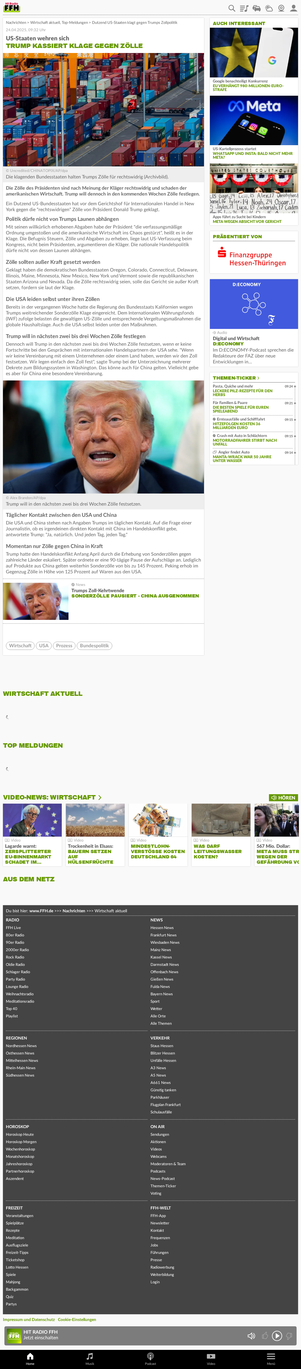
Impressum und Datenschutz (29, 1320)
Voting (155, 1194)
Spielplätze (15, 1223)
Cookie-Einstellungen (77, 1320)
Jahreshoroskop (19, 1164)
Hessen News (162, 928)
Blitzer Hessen (162, 1053)
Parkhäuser (159, 1098)
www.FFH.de (41, 911)
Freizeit (14, 1208)
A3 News (158, 1068)
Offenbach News (164, 972)
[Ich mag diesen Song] (265, 1336)
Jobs (154, 1245)
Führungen (159, 1253)
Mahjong (13, 1282)
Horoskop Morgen (21, 1142)
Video (211, 1363)
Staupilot (256, 6)
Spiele (11, 1275)
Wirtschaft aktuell (45, 23)
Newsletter (159, 1223)
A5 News (158, 1075)
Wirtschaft (20, 645)
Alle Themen (161, 1024)
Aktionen (158, 1142)
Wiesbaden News (165, 943)
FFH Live (13, 928)
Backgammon (17, 1290)
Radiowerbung (162, 1267)
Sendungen (159, 1135)
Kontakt (157, 1231)
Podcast (150, 1363)
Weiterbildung (162, 1275)
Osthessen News (20, 1053)
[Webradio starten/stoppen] (277, 1336)
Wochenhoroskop (20, 1149)
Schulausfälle (161, 1112)
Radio (12, 920)
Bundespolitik (94, 645)
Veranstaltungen (19, 1216)
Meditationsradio (20, 1002)
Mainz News (160, 950)
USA (44, 645)
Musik (90, 1363)
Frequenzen (160, 1238)
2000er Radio (17, 950)
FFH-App (158, 1216)
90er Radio (15, 943)
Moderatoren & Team (168, 1164)
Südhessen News (20, 1075)
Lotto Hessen (17, 1267)
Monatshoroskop (20, 1157)
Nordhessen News (21, 1046)
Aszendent (15, 1179)
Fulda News (160, 987)
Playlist (244, 6)
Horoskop (17, 1127)
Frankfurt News (163, 935)
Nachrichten (16, 23)
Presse (156, 1260)
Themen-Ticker (234, 378)
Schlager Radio (18, 972)
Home (30, 1363)
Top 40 (11, 1009)
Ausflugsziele (17, 1245)
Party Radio (15, 979)
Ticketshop (15, 1260)
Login (155, 1282)
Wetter (269, 6)
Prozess (64, 645)
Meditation (15, 1238)
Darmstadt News (164, 965)
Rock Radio (15, 957)
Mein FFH (293, 6)
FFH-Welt (160, 1208)
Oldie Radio (15, 965)
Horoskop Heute (20, 1135)
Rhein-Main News (21, 1068)
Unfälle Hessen (163, 1061)
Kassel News (161, 957)
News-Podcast (162, 1179)
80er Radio (15, 935)
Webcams (158, 1157)
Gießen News (161, 979)
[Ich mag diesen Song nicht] (288, 1336)
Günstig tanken (163, 1090)
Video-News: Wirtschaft (49, 797)
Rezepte (13, 1231)
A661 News (160, 1083)
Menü (271, 1363)
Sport (155, 1002)
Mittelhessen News (22, 1061)
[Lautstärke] (251, 1336)
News (156, 920)
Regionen (16, 1038)
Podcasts (157, 1171)
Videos (156, 1149)
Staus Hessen (161, 1046)
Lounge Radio (17, 987)
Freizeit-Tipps (17, 1253)
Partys (11, 1304)
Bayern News (161, 994)
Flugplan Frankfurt (165, 1105)
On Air (157, 1127)
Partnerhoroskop (20, 1171)
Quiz (10, 1297)
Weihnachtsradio (20, 994)
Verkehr (160, 1038)
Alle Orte (158, 1016)
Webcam (281, 6)
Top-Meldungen (75, 23)
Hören (286, 798)
